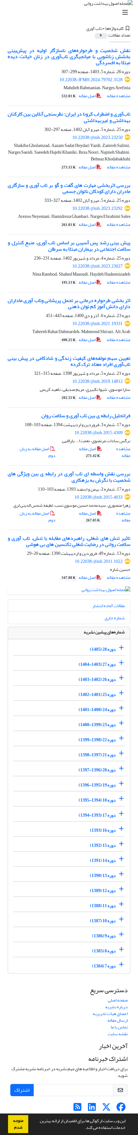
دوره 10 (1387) (103, 920)
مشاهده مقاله (118, 95)
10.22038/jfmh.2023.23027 (97, 266)
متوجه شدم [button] (18, 1124)
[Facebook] (121, 1109)
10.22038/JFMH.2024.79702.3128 (91, 79)
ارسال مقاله (118, 1020)
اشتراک (22, 1090)
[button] (83, 1128)
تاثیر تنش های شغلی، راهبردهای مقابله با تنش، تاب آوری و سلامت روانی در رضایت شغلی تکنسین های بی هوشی (69, 541)
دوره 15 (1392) (103, 845)
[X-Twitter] (106, 1109)
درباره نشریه (116, 1006)
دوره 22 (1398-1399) (97, 739)
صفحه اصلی (118, 1000)
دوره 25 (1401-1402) (97, 694)
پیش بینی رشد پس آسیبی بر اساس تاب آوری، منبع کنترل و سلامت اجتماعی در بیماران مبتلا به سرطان (69, 246)
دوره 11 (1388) (103, 905)
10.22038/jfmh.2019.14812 (97, 381)
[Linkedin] (92, 1109)
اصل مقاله (79, 95)
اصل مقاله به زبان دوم (38, 452)
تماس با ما (119, 1027)
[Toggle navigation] (71, 12)
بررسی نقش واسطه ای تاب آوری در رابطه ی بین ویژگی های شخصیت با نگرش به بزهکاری (69, 477)
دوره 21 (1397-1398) (97, 755)
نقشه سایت (118, 1033)
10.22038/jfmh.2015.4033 (98, 497)
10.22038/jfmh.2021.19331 (97, 323)
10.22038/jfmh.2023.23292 (97, 208)
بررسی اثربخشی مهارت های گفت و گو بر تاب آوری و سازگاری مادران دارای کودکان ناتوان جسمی (69, 188)
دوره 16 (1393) (103, 830)
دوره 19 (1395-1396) (97, 785)
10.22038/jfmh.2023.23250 (97, 137)
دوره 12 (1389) (103, 890)
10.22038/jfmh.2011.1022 (99, 561)
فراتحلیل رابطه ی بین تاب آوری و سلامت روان (85, 415)
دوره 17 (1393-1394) (97, 815)
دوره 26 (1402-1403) (97, 679)
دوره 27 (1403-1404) (97, 664)
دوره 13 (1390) (103, 875)
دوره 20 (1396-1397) (97, 770)
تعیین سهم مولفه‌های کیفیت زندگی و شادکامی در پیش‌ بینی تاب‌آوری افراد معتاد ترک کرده (69, 361)
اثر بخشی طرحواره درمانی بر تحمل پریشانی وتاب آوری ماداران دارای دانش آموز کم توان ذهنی (69, 303)
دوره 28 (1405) (103, 649)
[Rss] (77, 1109)
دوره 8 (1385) (104, 951)
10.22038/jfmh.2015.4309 (98, 432)
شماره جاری (115, 618)
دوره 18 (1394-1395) (97, 800)
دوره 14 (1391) (103, 860)
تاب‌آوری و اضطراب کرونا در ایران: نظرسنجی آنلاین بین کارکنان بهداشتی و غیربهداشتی (69, 117)
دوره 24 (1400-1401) (97, 709)
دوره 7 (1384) (104, 966)
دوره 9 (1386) (104, 936)
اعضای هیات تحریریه (110, 1013)
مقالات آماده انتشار (108, 605)
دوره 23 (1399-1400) (97, 724)
